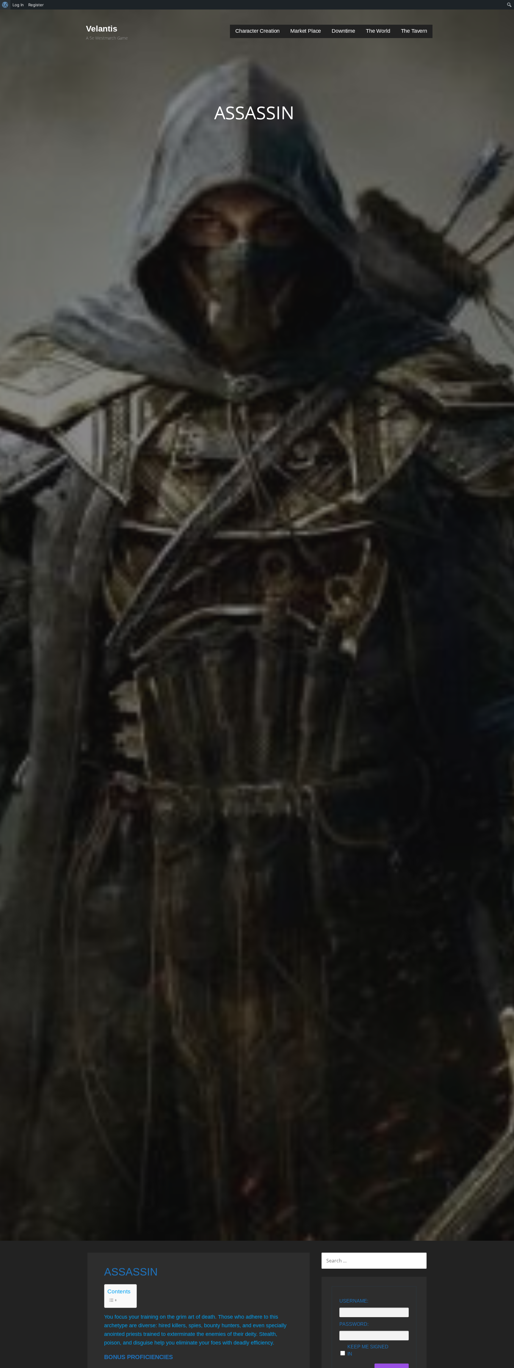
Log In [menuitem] (18, 4)
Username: (353, 1300)
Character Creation (257, 31)
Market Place (305, 31)
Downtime (343, 31)
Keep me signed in (367, 1350)
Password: (354, 1324)
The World (378, 31)
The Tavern (414, 31)
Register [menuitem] (36, 4)
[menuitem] (5, 5)
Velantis (101, 28)
